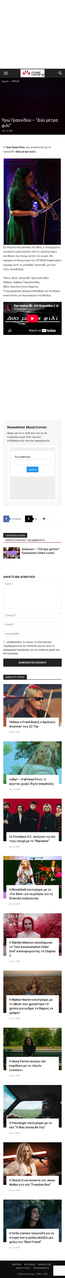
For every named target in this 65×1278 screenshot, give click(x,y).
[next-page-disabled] (11, 565)
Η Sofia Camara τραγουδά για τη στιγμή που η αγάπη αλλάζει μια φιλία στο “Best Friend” (31, 1237)
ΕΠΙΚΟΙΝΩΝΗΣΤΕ (41, 1268)
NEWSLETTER (44, 1264)
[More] (44, 519)
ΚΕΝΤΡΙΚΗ (16, 1264)
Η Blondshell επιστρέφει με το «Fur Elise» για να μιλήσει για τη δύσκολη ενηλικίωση (31, 894)
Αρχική (5, 81)
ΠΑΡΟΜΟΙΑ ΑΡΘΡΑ (15, 535)
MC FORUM (29, 1264)
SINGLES (16, 81)
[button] (5, 73)
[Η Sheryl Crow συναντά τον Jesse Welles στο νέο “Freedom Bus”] (32, 1163)
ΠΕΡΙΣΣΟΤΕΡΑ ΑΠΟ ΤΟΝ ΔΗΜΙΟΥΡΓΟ (25, 540)
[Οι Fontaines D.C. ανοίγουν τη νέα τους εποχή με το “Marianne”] (32, 820)
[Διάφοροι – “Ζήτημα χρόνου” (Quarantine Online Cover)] (11, 553)
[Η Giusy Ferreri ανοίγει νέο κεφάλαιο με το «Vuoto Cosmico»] (32, 1049)
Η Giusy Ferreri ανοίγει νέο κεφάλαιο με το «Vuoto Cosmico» (27, 1066)
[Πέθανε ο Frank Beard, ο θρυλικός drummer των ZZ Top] (32, 705)
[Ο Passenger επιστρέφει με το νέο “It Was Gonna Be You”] (32, 1106)
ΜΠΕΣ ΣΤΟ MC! (23, 1268)
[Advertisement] (32, 34)
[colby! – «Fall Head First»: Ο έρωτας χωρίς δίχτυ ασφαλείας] (32, 762)
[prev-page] (5, 565)
